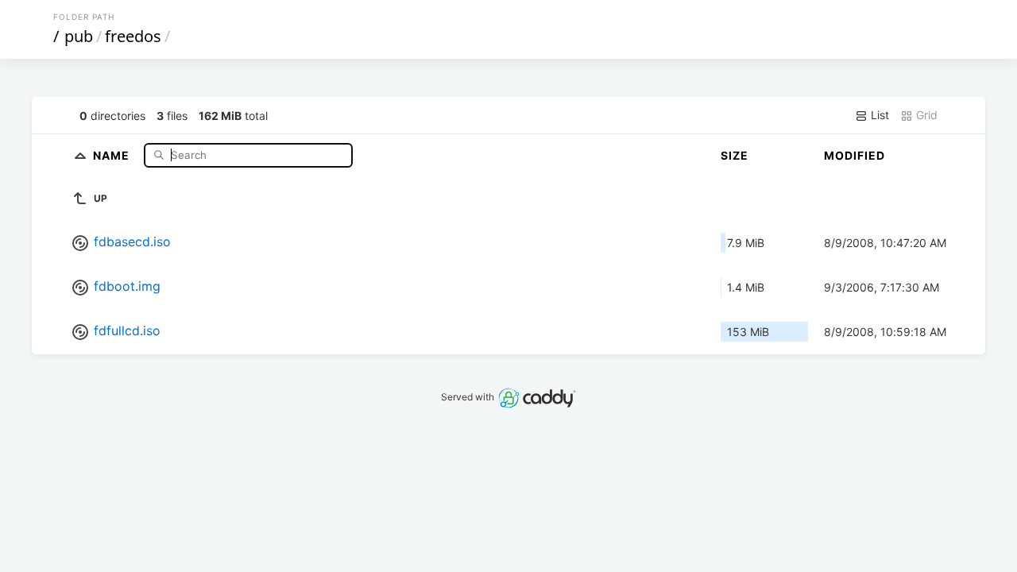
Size (734, 155)
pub (78, 36)
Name (113, 154)
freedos (133, 36)
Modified (854, 155)
